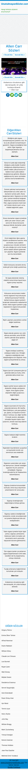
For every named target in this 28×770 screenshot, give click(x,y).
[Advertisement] (14, 29)
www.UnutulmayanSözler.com (12, 763)
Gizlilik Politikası (14, 767)
